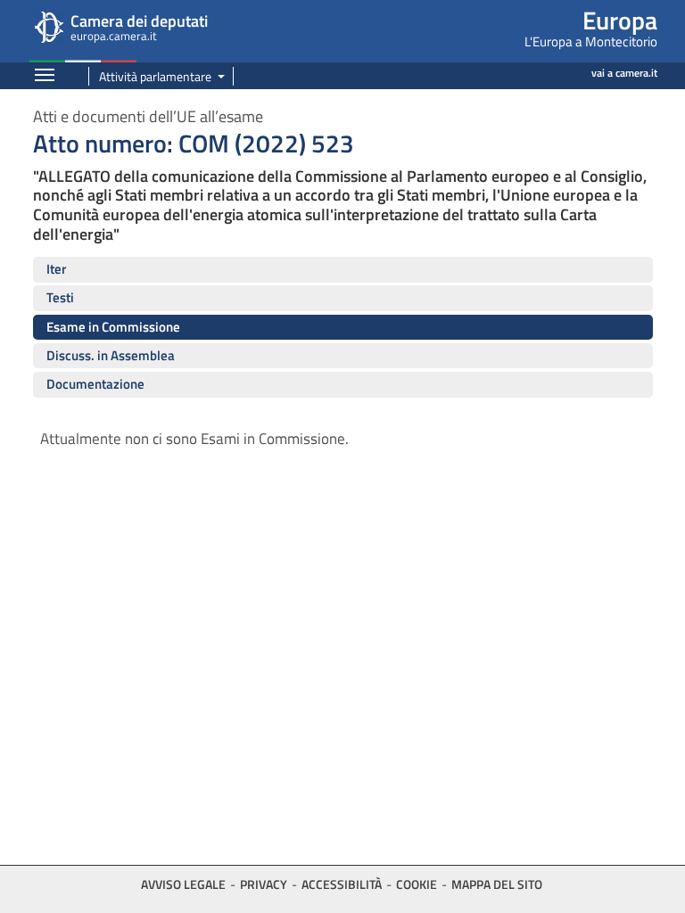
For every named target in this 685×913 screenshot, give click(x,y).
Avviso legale (183, 884)
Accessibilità (341, 884)
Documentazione (95, 384)
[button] (157, 76)
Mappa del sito (496, 884)
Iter (56, 269)
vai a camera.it (624, 72)
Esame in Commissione (113, 327)
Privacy (263, 884)
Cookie (416, 884)
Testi (60, 297)
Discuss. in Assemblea (110, 355)
